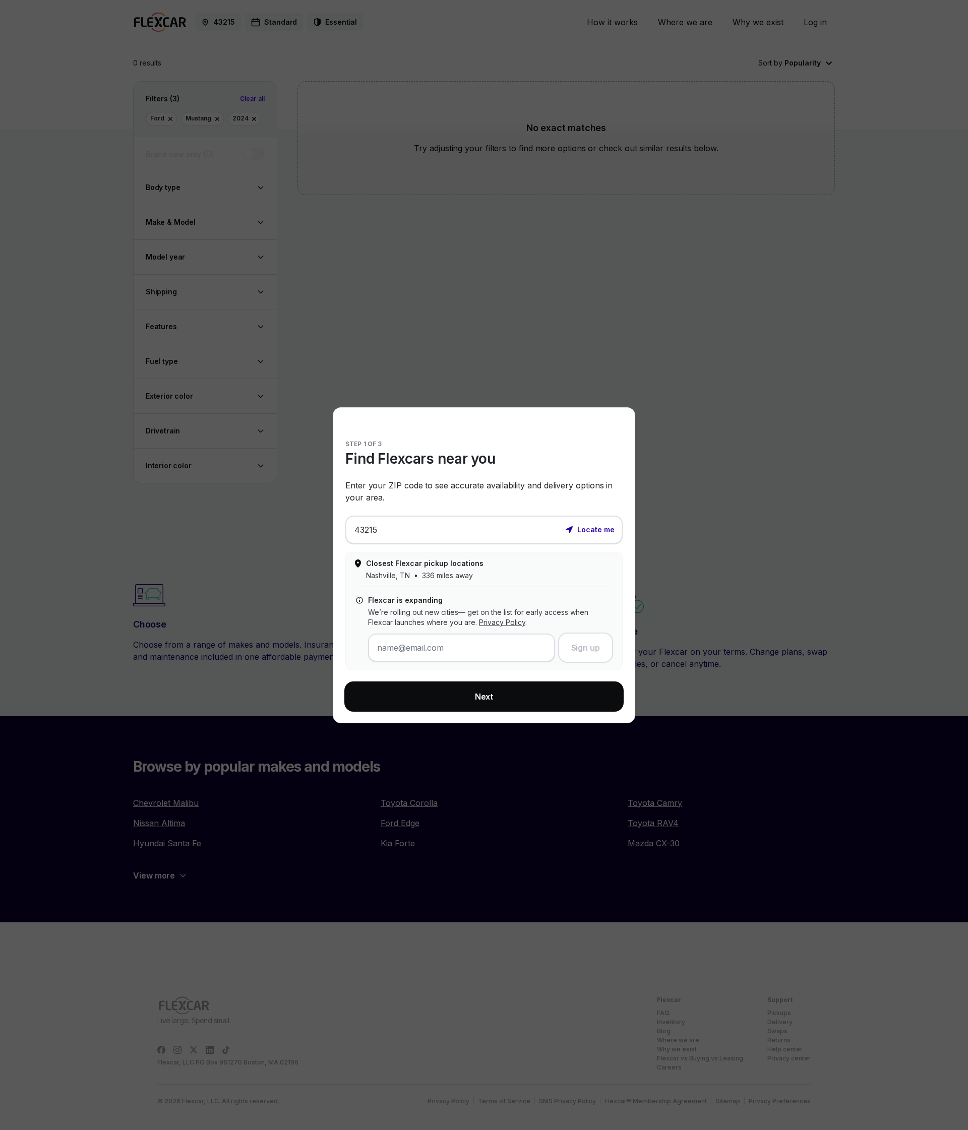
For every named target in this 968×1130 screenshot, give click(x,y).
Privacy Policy (502, 622)
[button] (590, 529)
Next (484, 697)
